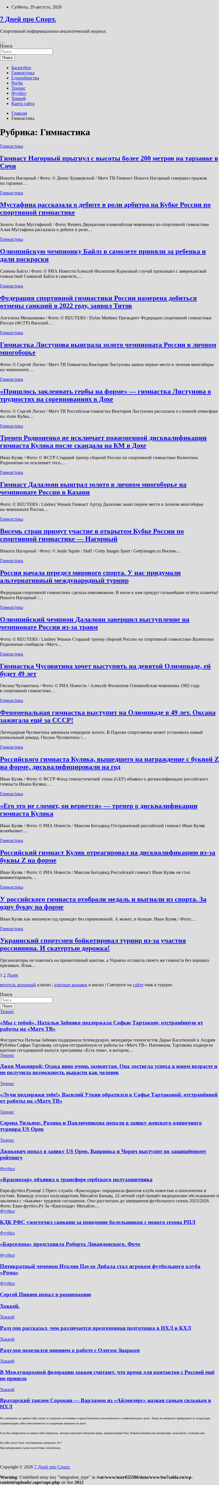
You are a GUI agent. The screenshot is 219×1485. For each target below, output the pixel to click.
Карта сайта (23, 103)
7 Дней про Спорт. (28, 19)
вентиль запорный (18, 984)
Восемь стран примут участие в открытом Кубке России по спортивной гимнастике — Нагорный (92, 535)
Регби (17, 83)
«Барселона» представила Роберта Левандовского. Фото (70, 1244)
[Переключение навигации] (2, 42)
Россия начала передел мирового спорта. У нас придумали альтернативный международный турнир (90, 576)
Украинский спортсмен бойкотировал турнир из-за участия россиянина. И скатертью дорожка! (93, 944)
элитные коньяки (70, 984)
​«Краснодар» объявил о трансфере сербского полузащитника (76, 1179)
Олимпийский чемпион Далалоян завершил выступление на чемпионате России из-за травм (94, 623)
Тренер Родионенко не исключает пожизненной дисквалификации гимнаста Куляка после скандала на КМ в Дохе (103, 441)
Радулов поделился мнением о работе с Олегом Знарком (70, 1350)
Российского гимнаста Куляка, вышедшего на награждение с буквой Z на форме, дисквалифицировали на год (109, 763)
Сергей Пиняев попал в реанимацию (45, 1294)
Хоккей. (10, 1306)
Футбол (18, 93)
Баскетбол (21, 67)
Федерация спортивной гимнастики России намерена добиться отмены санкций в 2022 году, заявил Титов (98, 301)
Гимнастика (23, 72)
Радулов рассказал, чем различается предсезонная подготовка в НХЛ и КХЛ (95, 1328)
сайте (138, 984)
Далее (12, 975)
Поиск (6, 46)
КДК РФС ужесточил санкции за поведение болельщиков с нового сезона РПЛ (97, 1222)
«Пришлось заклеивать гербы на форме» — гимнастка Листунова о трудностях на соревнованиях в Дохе (105, 395)
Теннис (18, 88)
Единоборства (25, 77)
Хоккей (18, 98)
